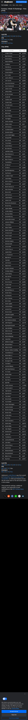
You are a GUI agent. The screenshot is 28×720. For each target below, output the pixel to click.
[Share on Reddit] (8, 496)
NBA (14, 5)
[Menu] (2, 2)
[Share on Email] (19, 496)
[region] (14, 706)
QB (2, 36)
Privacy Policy (15, 708)
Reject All (14, 714)
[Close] (24, 693)
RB (5, 36)
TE (11, 36)
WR (8, 36)
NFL (10, 5)
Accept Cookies (14, 711)
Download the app (21, 1)
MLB (20, 5)
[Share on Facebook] (12, 496)
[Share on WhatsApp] (16, 496)
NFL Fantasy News (18, 489)
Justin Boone (4, 12)
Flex (20, 36)
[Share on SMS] (23, 496)
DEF (14, 36)
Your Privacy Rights (14, 718)
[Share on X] (5, 496)
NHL (17, 5)
